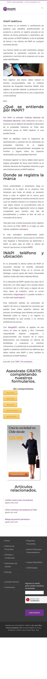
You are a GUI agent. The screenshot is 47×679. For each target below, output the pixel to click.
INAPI (23, 226)
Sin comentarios (26, 362)
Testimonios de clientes (11, 565)
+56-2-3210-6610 (18, 2)
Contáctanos (10, 587)
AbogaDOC (12, 327)
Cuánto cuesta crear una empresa (19, 500)
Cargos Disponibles (34, 562)
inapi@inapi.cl (19, 294)
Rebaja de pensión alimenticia (17, 519)
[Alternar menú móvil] (42, 8)
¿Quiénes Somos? (12, 582)
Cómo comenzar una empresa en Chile (21, 510)
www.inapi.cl (19, 298)
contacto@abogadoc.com (32, 2)
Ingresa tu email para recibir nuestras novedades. (34, 585)
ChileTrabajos (31, 568)
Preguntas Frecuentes (31, 542)
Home (7, 541)
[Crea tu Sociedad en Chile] (23, 426)
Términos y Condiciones (10, 556)
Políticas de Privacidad (9, 547)
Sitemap (8, 572)
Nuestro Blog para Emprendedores (34, 551)
